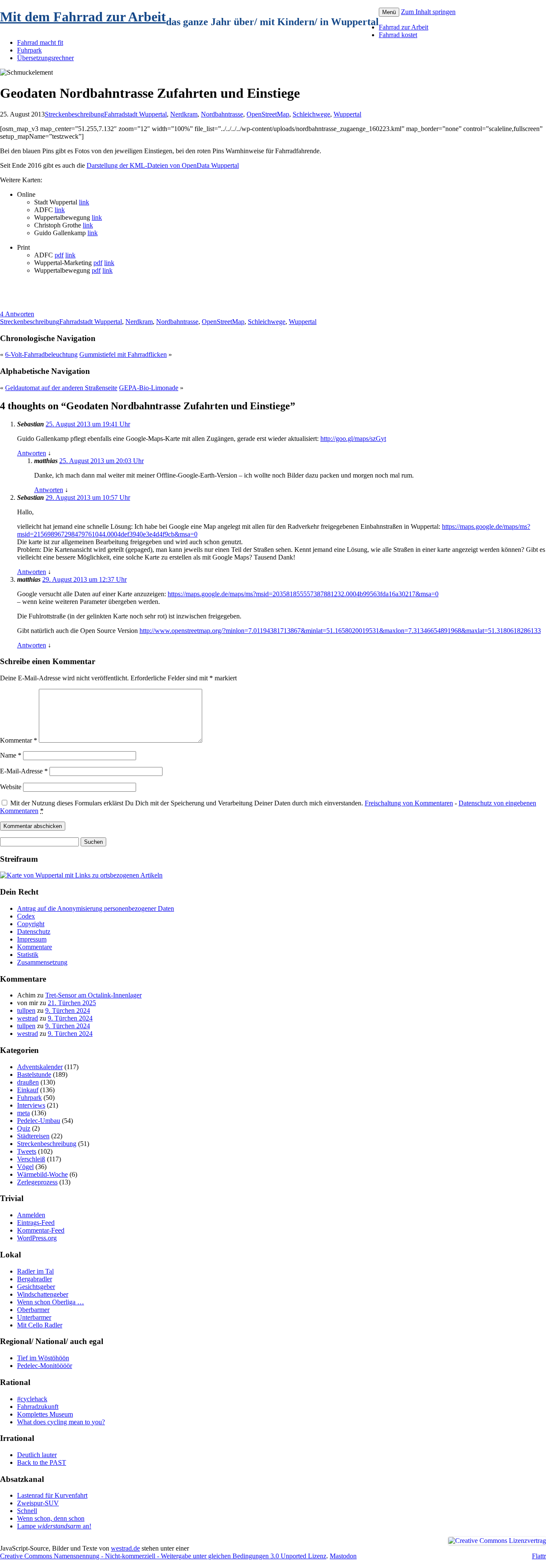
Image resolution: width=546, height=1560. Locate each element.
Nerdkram (183, 114)
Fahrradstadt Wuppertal (135, 114)
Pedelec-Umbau (38, 1120)
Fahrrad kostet (398, 34)
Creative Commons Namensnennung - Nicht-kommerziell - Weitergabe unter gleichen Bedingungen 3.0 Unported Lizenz (163, 1556)
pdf (59, 255)
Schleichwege (311, 114)
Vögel (25, 1166)
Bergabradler (34, 1279)
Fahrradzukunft (37, 1406)
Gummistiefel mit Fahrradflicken (123, 354)
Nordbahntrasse (222, 114)
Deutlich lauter (37, 1454)
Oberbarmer (33, 1309)
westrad (27, 1018)
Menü (389, 12)
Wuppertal (347, 114)
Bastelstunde (34, 1074)
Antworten (31, 453)
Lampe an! (54, 1526)
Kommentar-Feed (40, 1230)
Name (10, 755)
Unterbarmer (34, 1317)
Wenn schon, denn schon (50, 1518)
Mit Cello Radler (39, 1325)
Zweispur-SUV (38, 1503)
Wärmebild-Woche (42, 1174)
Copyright (30, 923)
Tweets (26, 1151)
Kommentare (34, 947)
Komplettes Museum (45, 1414)
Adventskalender (40, 1066)
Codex (26, 916)
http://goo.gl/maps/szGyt (353, 438)
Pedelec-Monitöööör (44, 1365)
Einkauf (27, 1089)
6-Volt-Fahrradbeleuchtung (41, 354)
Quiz (23, 1128)
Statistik (27, 954)
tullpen (26, 1010)
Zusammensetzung (42, 962)
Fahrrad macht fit (40, 42)
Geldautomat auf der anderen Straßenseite (61, 387)
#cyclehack (32, 1399)
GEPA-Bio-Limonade (148, 387)
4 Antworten (17, 314)
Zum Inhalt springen (428, 11)
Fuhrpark (29, 50)
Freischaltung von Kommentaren (409, 803)
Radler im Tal (35, 1271)
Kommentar (18, 740)
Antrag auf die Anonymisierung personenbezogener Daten (95, 908)
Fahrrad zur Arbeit (403, 27)
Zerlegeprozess (37, 1182)
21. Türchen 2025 (72, 1002)
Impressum (31, 939)
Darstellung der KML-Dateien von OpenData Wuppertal (163, 165)
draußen (28, 1082)
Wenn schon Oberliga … (50, 1302)
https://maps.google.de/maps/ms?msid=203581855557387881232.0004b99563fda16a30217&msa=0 (303, 594)
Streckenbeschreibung (74, 114)
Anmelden (31, 1215)
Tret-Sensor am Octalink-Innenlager (93, 995)
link (84, 202)
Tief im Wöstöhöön (43, 1358)
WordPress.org (37, 1238)
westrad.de (125, 1548)
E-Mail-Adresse (24, 771)
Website (10, 786)
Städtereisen (33, 1136)
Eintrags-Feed (36, 1222)
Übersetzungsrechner (45, 57)
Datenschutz (33, 931)
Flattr (539, 1556)
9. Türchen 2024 (67, 1010)
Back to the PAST (41, 1462)
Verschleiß (31, 1159)
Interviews (31, 1105)
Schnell (27, 1510)
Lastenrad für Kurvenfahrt (52, 1495)
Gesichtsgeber (36, 1286)
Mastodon (343, 1556)
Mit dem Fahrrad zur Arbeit (83, 16)
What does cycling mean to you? (61, 1422)
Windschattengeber (42, 1294)
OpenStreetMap (268, 114)
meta (23, 1113)
